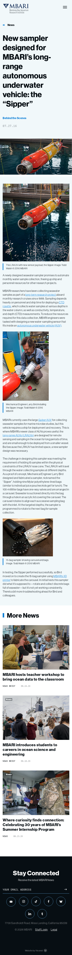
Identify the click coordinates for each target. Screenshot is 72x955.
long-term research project (40, 294)
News (11, 25)
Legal (54, 929)
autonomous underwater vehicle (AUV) (39, 325)
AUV (45, 420)
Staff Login (41, 929)
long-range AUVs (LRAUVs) (18, 435)
